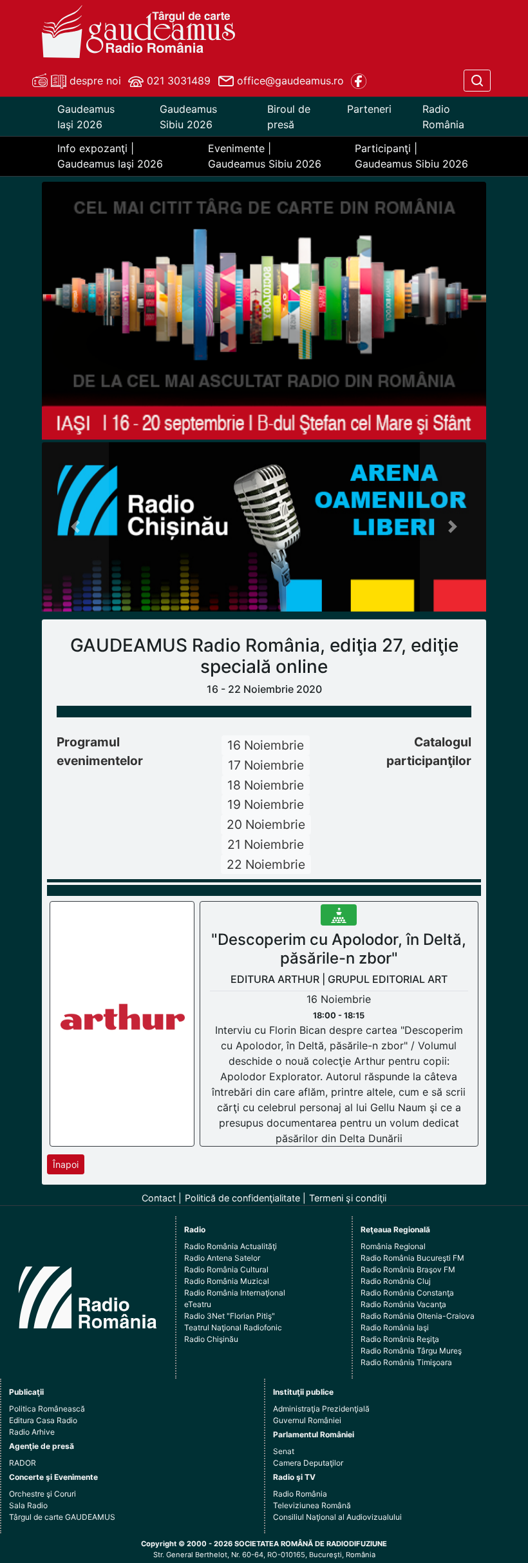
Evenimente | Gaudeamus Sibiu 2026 (264, 156)
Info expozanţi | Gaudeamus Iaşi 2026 (110, 156)
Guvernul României (307, 1420)
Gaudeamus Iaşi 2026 (86, 116)
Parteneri (369, 108)
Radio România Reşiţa (400, 1339)
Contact (159, 1197)
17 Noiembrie (266, 765)
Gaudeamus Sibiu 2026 (188, 116)
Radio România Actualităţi (230, 1246)
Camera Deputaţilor (308, 1463)
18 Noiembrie (265, 785)
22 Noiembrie (266, 864)
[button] (75, 527)
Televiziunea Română (312, 1505)
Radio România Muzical (226, 1281)
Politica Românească (47, 1408)
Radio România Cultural (226, 1269)
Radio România (443, 116)
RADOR (22, 1463)
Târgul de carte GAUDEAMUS (62, 1517)
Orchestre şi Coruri (42, 1494)
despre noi (93, 80)
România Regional (393, 1246)
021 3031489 (177, 80)
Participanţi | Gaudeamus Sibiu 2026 (411, 156)
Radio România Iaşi (395, 1327)
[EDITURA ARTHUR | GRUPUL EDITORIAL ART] (123, 1022)
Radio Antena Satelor (222, 1258)
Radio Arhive (32, 1432)
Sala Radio (28, 1505)
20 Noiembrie (266, 824)
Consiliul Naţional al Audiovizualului (337, 1517)
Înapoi (66, 1164)
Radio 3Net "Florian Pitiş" (229, 1316)
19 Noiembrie (265, 804)
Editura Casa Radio (43, 1420)
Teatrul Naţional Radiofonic (233, 1327)
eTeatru (197, 1304)
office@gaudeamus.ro (289, 80)
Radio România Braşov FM (408, 1269)
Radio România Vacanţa (403, 1304)
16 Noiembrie (265, 745)
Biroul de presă (288, 116)
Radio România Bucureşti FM (412, 1258)
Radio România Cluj (396, 1281)
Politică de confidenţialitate (242, 1197)
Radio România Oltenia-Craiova (418, 1316)
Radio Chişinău (211, 1339)
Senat (283, 1451)
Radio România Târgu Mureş (411, 1350)
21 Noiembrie (265, 844)
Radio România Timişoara (406, 1362)
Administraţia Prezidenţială (321, 1408)
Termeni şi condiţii (347, 1197)
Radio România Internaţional (234, 1292)
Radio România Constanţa (407, 1292)
